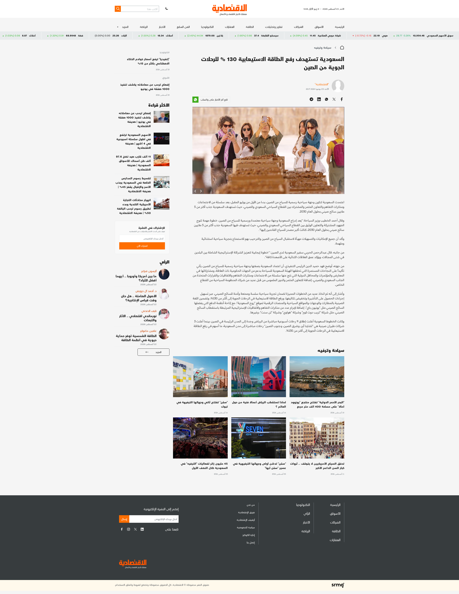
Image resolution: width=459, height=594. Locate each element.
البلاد (165, 35)
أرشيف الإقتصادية (246, 519)
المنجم (28, 35)
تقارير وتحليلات (274, 26)
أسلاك (210, 35)
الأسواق (319, 26)
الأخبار (162, 26)
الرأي (307, 513)
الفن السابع (183, 26)
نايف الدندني (149, 310)
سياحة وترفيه (322, 47)
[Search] (118, 9)
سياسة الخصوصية (246, 527)
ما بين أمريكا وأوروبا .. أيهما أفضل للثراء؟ (136, 278)
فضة (122, 35)
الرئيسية (339, 26)
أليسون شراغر (149, 271)
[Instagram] (128, 529)
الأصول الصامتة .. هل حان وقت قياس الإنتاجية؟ (139, 298)
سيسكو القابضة (311, 35)
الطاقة (250, 26)
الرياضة (144, 26)
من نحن (251, 504)
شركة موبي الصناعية (370, 35)
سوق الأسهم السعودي (440, 35)
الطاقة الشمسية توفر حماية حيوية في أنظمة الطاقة (136, 338)
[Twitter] (135, 529)
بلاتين (261, 35)
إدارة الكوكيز (249, 534)
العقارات (229, 26)
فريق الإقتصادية (246, 512)
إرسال (124, 519)
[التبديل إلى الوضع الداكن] (166, 9)
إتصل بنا (251, 542)
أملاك (74, 35)
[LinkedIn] (142, 529)
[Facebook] (121, 529)
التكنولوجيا (207, 26)
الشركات (298, 26)
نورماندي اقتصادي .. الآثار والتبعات (138, 318)
